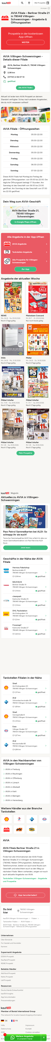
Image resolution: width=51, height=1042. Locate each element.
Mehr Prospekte (25, 453)
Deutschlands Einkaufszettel (12, 990)
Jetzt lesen (25, 548)
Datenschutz (6, 1029)
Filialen (34, 918)
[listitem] (13, 302)
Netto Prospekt (7, 977)
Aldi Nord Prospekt (8, 973)
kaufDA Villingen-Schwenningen (15, 918)
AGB (3, 1032)
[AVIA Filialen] (6, 829)
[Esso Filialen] (44, 819)
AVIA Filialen (25, 922)
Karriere (4, 947)
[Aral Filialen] (31, 819)
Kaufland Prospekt (8, 960)
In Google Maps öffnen (25, 222)
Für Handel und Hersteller (11, 943)
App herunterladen (8, 997)
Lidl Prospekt (6, 980)
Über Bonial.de (6, 940)
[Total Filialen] (19, 819)
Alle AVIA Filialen (25, 88)
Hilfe (3, 1025)
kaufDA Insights (7, 994)
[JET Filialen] (31, 829)
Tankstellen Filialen (10, 922)
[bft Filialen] (19, 829)
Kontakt (29, 1029)
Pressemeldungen (8, 1000)
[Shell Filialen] (6, 819)
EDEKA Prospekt (7, 957)
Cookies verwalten (33, 1032)
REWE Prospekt (7, 963)
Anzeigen (44, 8)
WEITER (25, 42)
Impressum (30, 1025)
